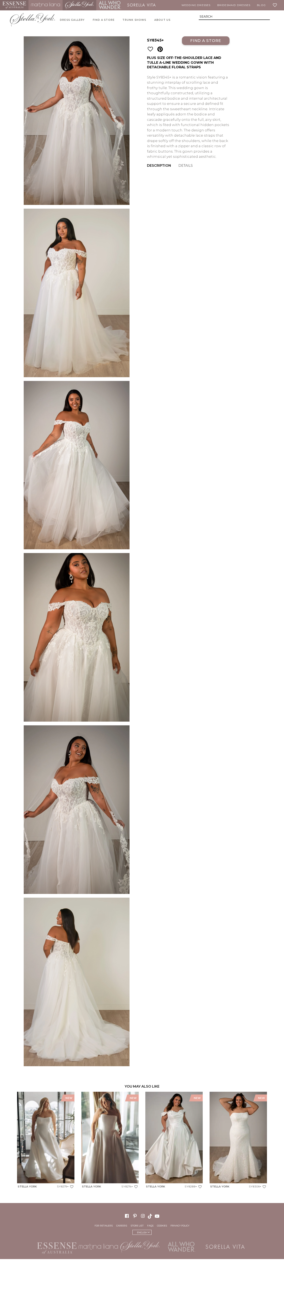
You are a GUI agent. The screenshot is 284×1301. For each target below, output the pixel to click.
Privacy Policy (179, 1225)
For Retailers (104, 1225)
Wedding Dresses (196, 5)
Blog (261, 5)
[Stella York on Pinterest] (134, 1215)
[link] (45, 1141)
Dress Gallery (72, 19)
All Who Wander (110, 5)
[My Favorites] (275, 5)
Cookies (162, 1225)
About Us (162, 19)
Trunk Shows (134, 19)
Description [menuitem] (159, 166)
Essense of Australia (14, 5)
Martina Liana (45, 5)
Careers (121, 1225)
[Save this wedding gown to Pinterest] (160, 49)
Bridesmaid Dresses (234, 5)
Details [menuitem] (185, 166)
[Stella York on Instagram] (142, 1215)
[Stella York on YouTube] (157, 1216)
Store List (137, 1225)
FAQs (150, 1225)
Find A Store (104, 19)
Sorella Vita (141, 5)
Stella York (79, 5)
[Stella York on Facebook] (126, 1215)
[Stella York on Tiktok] (150, 1216)
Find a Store (205, 40)
